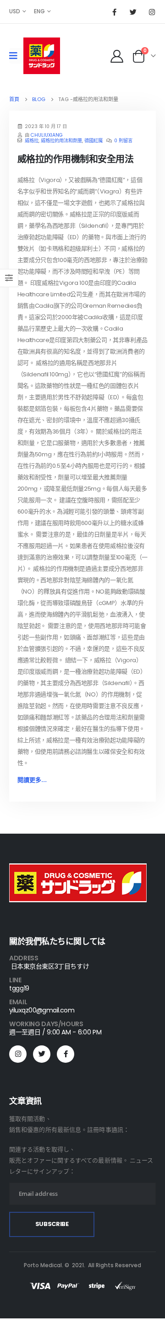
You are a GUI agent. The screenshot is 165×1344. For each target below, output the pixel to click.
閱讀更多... (32, 780)
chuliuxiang (47, 135)
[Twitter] (133, 12)
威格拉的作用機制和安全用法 (75, 159)
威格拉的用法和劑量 (61, 140)
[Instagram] (152, 12)
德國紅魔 (93, 140)
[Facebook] (114, 12)
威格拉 (31, 140)
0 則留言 (123, 140)
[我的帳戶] (116, 55)
